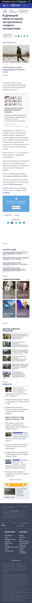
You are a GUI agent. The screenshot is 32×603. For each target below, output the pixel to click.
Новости (7, 384)
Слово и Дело (5, 11)
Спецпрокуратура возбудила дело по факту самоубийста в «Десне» (15, 254)
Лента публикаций (13, 11)
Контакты (24, 523)
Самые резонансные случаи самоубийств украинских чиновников (13, 110)
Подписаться (16, 207)
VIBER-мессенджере (15, 184)
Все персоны (9, 551)
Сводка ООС (8, 215)
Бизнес (21, 535)
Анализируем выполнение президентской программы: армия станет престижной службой (15, 270)
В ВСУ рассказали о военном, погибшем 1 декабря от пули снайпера (16, 259)
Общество (22, 545)
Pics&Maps (6, 192)
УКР (24, 5)
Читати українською (9, 42)
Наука (21, 539)
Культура (22, 537)
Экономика (23, 553)
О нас (14, 523)
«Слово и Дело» (14, 511)
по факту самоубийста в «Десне (16, 176)
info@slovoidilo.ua (16, 560)
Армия (17, 215)
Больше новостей (15, 479)
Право (21, 549)
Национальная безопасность (24, 11)
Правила (20, 525)
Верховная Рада (10, 539)
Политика (22, 547)
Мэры (6, 549)
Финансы (22, 551)
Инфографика (16, 485)
